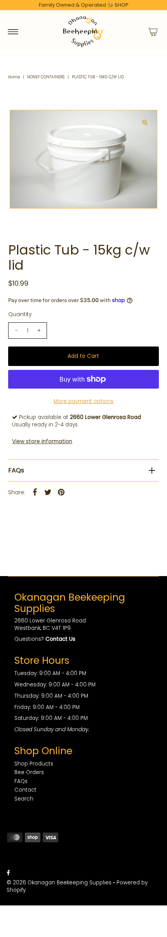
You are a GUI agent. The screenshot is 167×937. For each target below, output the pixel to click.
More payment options (83, 401)
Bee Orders (29, 772)
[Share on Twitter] (48, 492)
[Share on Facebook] (34, 492)
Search (23, 799)
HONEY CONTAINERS (45, 77)
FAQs (16, 470)
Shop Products (33, 763)
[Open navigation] (13, 31)
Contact (25, 790)
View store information (42, 441)
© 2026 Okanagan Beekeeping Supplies (59, 882)
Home (14, 77)
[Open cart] (153, 31)
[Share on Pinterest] (61, 492)
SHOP (122, 5)
